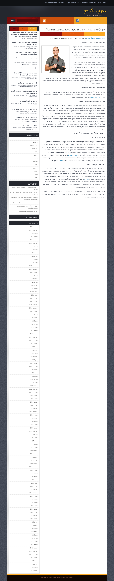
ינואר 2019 (34, 399)
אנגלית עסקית (73, 155)
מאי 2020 (35, 369)
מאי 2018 (35, 421)
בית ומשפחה (34, 145)
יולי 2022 (35, 314)
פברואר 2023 (34, 292)
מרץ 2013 (35, 535)
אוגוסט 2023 (34, 272)
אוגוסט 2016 (34, 454)
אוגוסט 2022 (34, 311)
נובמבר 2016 (34, 451)
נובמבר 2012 (34, 548)
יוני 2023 (35, 279)
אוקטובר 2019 (33, 389)
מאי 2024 (35, 253)
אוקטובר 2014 (33, 489)
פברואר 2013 (34, 538)
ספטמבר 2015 (33, 467)
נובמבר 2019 (34, 386)
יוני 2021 (35, 350)
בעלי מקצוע (90, 38)
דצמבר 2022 (34, 298)
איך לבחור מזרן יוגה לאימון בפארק (28, 211)
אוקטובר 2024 (33, 243)
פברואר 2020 (34, 379)
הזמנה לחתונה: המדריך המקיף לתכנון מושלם (25, 203)
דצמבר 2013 (34, 509)
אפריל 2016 (34, 460)
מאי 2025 (35, 233)
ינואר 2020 (34, 382)
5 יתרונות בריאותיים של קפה (27, 83)
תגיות (14, 29)
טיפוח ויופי (35, 161)
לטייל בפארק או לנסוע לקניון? (26, 117)
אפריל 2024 (34, 256)
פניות (99, 2)
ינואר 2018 (34, 425)
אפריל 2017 (34, 441)
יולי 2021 (35, 347)
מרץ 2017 (35, 444)
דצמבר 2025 (34, 227)
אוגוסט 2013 (34, 519)
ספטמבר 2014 (33, 493)
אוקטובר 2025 (33, 230)
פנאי (36, 174)
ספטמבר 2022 (33, 308)
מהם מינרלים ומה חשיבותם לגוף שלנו (55, 2)
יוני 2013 (35, 525)
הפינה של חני (57, 578)
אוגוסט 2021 (34, 344)
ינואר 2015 (34, 483)
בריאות (36, 152)
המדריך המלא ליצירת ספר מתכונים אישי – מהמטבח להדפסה (26, 207)
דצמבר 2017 (34, 428)
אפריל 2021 (34, 356)
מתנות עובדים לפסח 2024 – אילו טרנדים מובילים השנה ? (25, 74)
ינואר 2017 (34, 447)
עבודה (60, 160)
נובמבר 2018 (34, 405)
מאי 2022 (35, 318)
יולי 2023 (35, 275)
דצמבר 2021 (34, 331)
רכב (36, 178)
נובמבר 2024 (34, 240)
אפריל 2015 (34, 480)
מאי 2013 (35, 528)
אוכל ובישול (34, 139)
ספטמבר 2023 (33, 269)
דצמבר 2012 (34, 545)
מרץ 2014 (35, 502)
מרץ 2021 (35, 360)
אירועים (35, 142)
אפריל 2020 (34, 373)
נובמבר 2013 (34, 512)
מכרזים (86, 179)
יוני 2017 (35, 434)
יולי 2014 (35, 499)
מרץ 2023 (35, 288)
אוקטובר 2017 (33, 431)
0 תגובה (51, 34)
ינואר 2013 (34, 541)
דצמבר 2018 (34, 402)
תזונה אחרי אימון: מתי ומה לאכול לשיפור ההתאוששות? (25, 64)
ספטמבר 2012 (33, 554)
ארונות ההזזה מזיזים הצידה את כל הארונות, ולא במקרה (81, 2)
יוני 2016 (35, 457)
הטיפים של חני (100, 38)
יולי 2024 (35, 246)
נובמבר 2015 (34, 463)
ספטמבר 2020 (33, 366)
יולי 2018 (35, 418)
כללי (36, 165)
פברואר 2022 (34, 324)
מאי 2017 (35, 438)
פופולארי (32, 29)
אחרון (23, 29)
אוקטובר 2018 (33, 408)
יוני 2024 (35, 249)
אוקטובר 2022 (33, 305)
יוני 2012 (35, 564)
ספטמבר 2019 (33, 392)
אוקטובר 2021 (33, 337)
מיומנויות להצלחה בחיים (28, 101)
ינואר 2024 (34, 262)
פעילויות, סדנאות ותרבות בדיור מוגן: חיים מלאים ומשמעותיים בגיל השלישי (23, 34)
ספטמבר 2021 (33, 340)
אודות (104, 2)
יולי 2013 (35, 522)
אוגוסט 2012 (34, 558)
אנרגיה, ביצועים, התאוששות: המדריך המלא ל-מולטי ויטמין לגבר (23, 193)
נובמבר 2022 (34, 301)
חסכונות (35, 155)
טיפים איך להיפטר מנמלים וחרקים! (24, 109)
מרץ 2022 (35, 321)
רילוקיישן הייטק (95, 97)
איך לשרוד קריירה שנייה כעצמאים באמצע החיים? (75, 29)
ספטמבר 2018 (33, 412)
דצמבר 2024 (34, 236)
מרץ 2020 (35, 376)
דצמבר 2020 (34, 363)
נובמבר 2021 (34, 334)
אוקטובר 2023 (33, 266)
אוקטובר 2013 (33, 515)
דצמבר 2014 (34, 486)
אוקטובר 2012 (33, 551)
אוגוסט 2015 (34, 470)
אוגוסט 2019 (34, 395)
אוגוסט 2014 (34, 496)
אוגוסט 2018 (34, 415)
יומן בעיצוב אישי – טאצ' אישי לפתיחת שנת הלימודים (26, 54)
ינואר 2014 (34, 506)
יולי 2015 (35, 473)
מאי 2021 (35, 353)
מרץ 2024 (35, 259)
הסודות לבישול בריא (30, 125)
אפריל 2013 (34, 532)
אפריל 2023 (34, 285)
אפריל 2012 (34, 570)
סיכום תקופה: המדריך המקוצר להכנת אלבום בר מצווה (24, 188)
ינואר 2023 (34, 295)
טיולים (36, 158)
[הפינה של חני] (83, 11)
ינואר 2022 (34, 327)
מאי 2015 (35, 476)
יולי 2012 (35, 561)
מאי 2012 (35, 567)
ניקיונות (35, 168)
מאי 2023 (35, 282)
